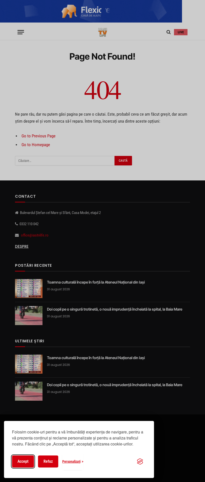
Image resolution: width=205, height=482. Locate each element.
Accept (23, 461)
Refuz (48, 461)
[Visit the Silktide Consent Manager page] (140, 461)
